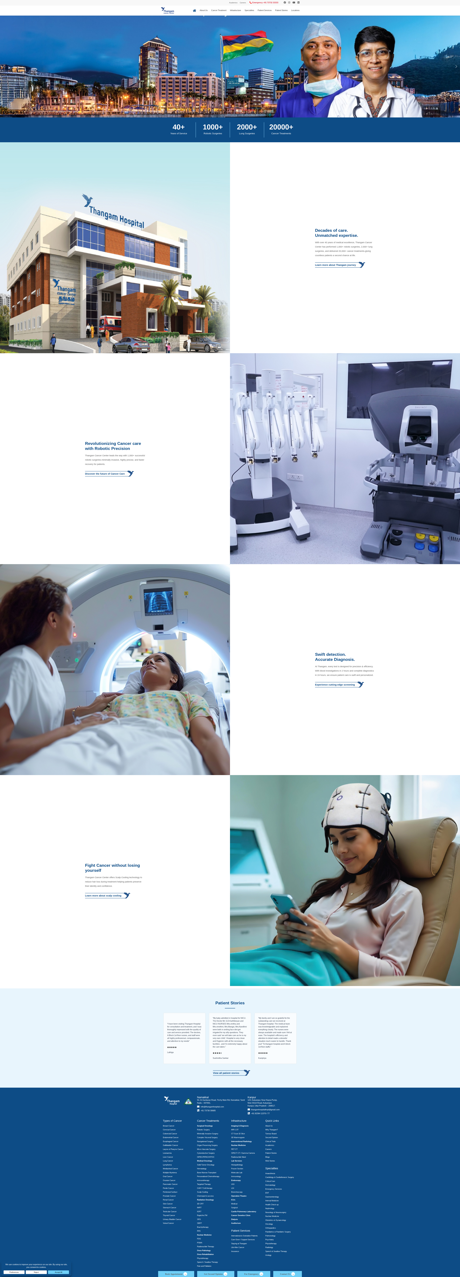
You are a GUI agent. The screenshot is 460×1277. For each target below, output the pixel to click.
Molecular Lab (236, 1173)
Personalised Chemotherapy (208, 1176)
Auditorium (236, 1223)
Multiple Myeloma (170, 1173)
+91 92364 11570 (258, 1113)
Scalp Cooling (202, 1192)
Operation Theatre (238, 1196)
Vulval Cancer (168, 1223)
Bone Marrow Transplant (206, 1173)
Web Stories (270, 1161)
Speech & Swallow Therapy (276, 1251)
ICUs (233, 1200)
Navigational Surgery (205, 1141)
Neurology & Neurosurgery (275, 1212)
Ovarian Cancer (169, 1180)
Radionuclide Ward (238, 1157)
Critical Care (270, 1181)
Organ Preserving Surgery (207, 1145)
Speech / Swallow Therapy (207, 1262)
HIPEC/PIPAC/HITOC (205, 1157)
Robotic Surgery (203, 1130)
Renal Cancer (168, 1200)
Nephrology (269, 1208)
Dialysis (234, 1219)
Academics (233, 3)
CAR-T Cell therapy (204, 1188)
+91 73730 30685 (208, 1111)
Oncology (269, 1224)
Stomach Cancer (169, 1208)
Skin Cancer (168, 1204)
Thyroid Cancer (169, 1215)
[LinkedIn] (298, 2)
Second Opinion (271, 1137)
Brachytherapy (203, 1227)
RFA (199, 1231)
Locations (295, 10)
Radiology (269, 1247)
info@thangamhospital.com (212, 1107)
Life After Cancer (237, 1247)
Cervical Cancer (169, 1130)
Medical (234, 1204)
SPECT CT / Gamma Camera (243, 1153)
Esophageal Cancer (170, 1141)
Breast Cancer (168, 1126)
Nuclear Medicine (204, 1235)
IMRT (199, 1208)
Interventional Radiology (241, 1141)
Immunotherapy (203, 1180)
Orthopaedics (270, 1228)
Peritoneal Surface (170, 1192)
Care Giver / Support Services (243, 1240)
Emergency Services (273, 1189)
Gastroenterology (272, 1197)
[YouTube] (294, 2)
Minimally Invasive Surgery (207, 1134)
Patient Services (265, 10)
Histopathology (237, 1165)
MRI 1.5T (235, 1130)
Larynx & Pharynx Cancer (173, 1149)
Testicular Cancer (170, 1211)
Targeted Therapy (204, 1184)
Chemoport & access (205, 1196)
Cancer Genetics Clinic (240, 1215)
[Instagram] (285, 2)
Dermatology (270, 1185)
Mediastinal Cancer (170, 1169)
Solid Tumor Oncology (205, 1165)
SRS (199, 1219)
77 (268, 1113)
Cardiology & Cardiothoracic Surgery (279, 1177)
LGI (232, 1188)
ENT (267, 1193)
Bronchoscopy (237, 1192)
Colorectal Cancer (170, 1134)
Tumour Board (270, 1134)
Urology (268, 1255)
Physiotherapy (202, 1258)
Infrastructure (235, 10)
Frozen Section (237, 1169)
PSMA (199, 1243)
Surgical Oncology (205, 1126)
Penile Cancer (168, 1188)
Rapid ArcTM (202, 1215)
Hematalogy (202, 1169)
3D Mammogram (238, 1137)
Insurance (235, 1251)
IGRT (199, 1211)
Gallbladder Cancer (170, 1145)
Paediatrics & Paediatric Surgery (278, 1232)
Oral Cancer (167, 1176)
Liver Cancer (168, 1157)
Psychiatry (269, 1240)
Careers (243, 3)
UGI (232, 1184)
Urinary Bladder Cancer (172, 1219)
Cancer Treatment (218, 10)
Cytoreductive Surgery (206, 1153)
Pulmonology (270, 1236)
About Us (204, 10)
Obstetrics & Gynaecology (275, 1220)
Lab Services (236, 1161)
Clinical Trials (270, 1141)
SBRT (199, 1223)
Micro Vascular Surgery (206, 1149)
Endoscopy (236, 1180)
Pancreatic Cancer (170, 1184)
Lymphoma (167, 1165)
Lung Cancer (168, 1161)
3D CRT (200, 1204)
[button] (230, 66)
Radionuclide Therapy (205, 1246)
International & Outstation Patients (244, 1236)
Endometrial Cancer (170, 1137)
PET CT (234, 1149)
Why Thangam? (271, 1130)
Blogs (267, 1157)
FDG (199, 1239)
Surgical (234, 1208)
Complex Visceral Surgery (207, 1137)
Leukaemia (167, 1153)
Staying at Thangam (239, 1243)
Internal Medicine (272, 1201)
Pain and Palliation (204, 1266)
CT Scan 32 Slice (238, 1134)
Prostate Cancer (169, 1196)
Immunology (236, 1176)
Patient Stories (281, 10)
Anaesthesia (270, 1173)
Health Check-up (272, 1205)
